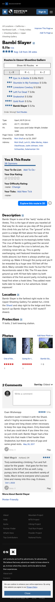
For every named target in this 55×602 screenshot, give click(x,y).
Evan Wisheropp (12, 412)
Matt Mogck (10, 457)
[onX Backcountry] (11, 3)
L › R (11, 72)
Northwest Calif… (9, 29)
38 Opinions (10, 163)
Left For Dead (20, 92)
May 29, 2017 (29, 444)
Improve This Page (43, 28)
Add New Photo (44, 335)
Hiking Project (34, 524)
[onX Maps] (9, 554)
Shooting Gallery (11, 33)
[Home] (16, 11)
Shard (9, 305)
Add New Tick (24, 191)
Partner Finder (9, 528)
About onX (7, 573)
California (19, 26)
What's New (8, 533)
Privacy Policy (32, 587)
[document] (27, 589)
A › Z (42, 72)
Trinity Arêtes (25, 29)
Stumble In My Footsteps (26, 82)
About (5, 515)
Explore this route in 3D (32, 203)
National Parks (34, 537)
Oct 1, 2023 (10, 483)
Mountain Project (35, 515)
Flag (49, 450)
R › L (27, 72)
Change (16, 187)
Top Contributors (10, 537)
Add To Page (45, 33)
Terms (33, 598)
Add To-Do (29, 169)
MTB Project (33, 519)
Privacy (42, 598)
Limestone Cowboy (23, 87)
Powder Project (35, 533)
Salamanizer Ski (32, 149)
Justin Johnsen (32, 145)
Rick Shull (18, 138)
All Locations (7, 26)
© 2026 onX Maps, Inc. (19, 598)
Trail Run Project (35, 528)
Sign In (42, 11)
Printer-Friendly (10, 499)
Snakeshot (18, 96)
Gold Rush (18, 101)
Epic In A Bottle (21, 78)
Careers (6, 578)
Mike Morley (36, 142)
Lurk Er (27, 142)
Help (5, 519)
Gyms (5, 524)
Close (27, 593)
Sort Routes (22, 112)
